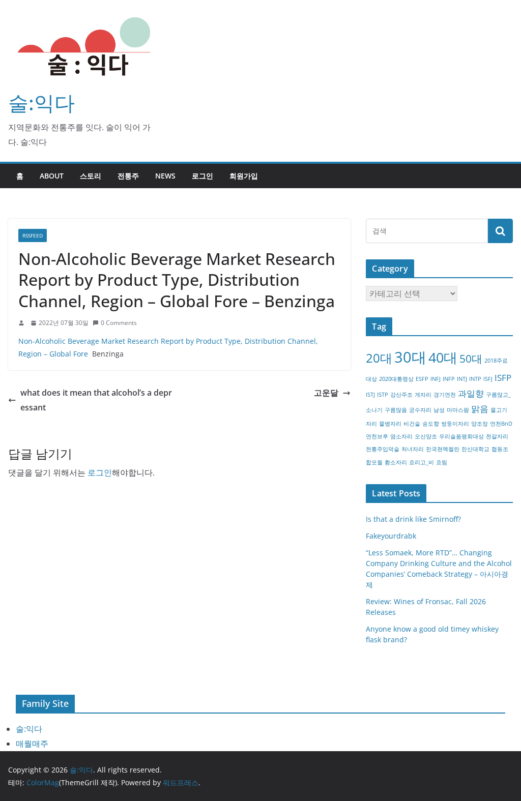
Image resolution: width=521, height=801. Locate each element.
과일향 (471, 393)
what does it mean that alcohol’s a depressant (96, 400)
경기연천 (444, 394)
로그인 (202, 176)
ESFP (422, 378)
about (52, 176)
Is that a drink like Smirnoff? (413, 519)
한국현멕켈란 (442, 449)
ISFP (503, 377)
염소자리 (401, 436)
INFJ (435, 378)
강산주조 (401, 394)
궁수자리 (420, 409)
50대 (470, 358)
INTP (475, 378)
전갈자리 (497, 436)
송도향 (430, 423)
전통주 (128, 176)
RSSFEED (32, 235)
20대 (379, 357)
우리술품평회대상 (461, 436)
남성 (439, 409)
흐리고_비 (421, 462)
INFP (449, 378)
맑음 (479, 408)
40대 (442, 357)
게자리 (423, 394)
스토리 (90, 176)
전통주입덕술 (382, 449)
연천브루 (377, 436)
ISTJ (370, 394)
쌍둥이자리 (455, 423)
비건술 (411, 423)
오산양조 (426, 436)
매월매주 (32, 743)
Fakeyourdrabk (391, 536)
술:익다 (41, 102)
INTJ (462, 378)
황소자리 (396, 462)
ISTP (382, 394)
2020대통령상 (396, 378)
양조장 (479, 423)
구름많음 (396, 409)
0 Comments (119, 322)
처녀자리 (412, 449)
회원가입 (243, 176)
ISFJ (488, 378)
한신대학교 (475, 449)
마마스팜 (458, 409)
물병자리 (390, 423)
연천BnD (501, 423)
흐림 (441, 462)
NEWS (165, 176)
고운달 (326, 392)
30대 (410, 357)
